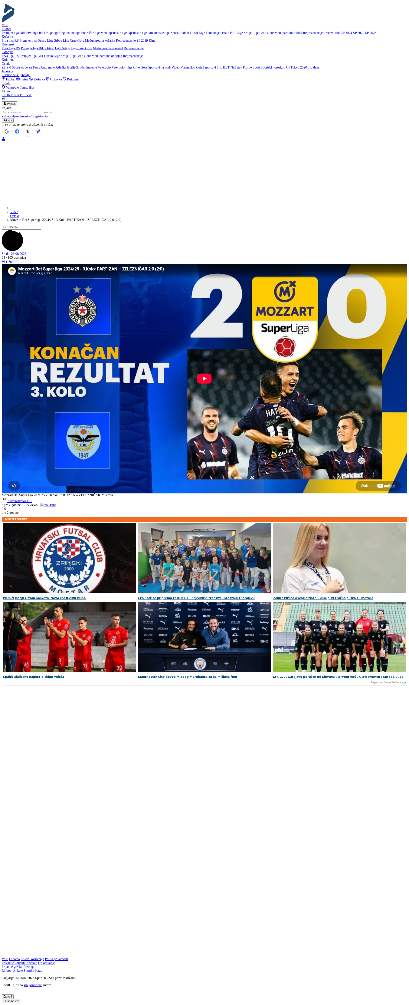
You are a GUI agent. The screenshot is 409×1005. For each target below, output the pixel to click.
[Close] (3, 993)
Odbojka (56, 79)
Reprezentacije (313, 33)
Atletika (61, 67)
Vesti (5, 25)
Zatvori (7, 996)
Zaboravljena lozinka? (17, 116)
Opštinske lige (137, 33)
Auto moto (47, 67)
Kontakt (31, 963)
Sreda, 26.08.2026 (14, 253)
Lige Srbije (244, 33)
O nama (14, 959)
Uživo (12, 262)
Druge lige (51, 33)
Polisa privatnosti (56, 959)
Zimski (6, 67)
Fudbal (10, 79)
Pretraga (29, 967)
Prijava (11, 103)
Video (175, 67)
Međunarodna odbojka (107, 56)
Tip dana (314, 67)
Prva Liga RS (11, 48)
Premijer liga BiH (13, 33)
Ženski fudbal (179, 33)
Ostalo (41, 40)
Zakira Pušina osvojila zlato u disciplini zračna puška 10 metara (323, 598)
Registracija (40, 116)
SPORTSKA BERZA (17, 95)
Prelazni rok (332, 33)
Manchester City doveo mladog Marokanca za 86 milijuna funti (188, 677)
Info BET (223, 67)
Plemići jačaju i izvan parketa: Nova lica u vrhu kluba (44, 598)
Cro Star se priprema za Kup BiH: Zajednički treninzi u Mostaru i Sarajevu (196, 598)
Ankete (18, 970)
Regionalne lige (69, 33)
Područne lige (90, 33)
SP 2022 (358, 33)
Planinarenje (88, 67)
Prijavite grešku (12, 967)
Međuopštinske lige (114, 33)
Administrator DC (19, 501)
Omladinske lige (159, 33)
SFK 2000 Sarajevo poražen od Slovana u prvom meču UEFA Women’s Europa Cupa (338, 677)
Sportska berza (22, 67)
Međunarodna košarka (100, 40)
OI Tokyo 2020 (296, 67)
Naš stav (236, 67)
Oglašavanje (46, 963)
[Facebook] (17, 131)
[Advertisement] (204, 173)
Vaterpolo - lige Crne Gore (129, 67)
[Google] (7, 131)
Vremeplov (187, 67)
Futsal (194, 33)
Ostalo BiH (228, 33)
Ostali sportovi (206, 67)
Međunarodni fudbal (288, 33)
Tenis (36, 67)
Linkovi (7, 970)
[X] (28, 132)
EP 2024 (346, 33)
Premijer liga (28, 40)
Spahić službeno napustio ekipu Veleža (33, 677)
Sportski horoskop (273, 67)
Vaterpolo (104, 67)
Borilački (73, 67)
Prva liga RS (34, 33)
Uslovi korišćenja (32, 959)
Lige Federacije (209, 33)
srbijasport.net (33, 985)
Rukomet (72, 79)
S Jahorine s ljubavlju (16, 75)
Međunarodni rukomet (108, 48)
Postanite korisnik (14, 963)
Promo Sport (251, 67)
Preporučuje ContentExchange (386, 682)
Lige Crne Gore (263, 33)
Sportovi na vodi (159, 67)
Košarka (39, 79)
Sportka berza (33, 970)
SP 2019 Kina (146, 40)
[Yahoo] (38, 131)
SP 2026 (370, 33)
